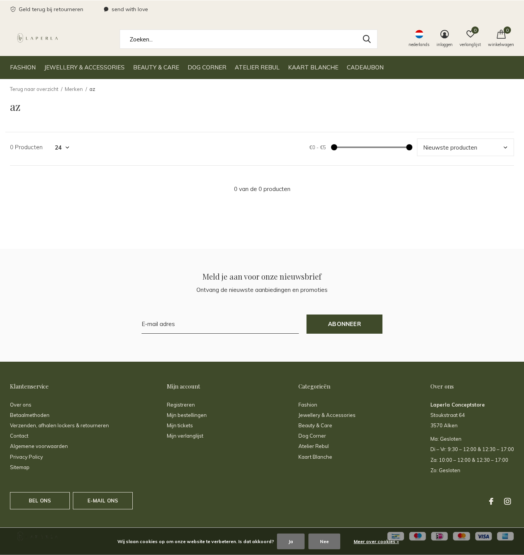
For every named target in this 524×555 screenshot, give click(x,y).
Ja (290, 541)
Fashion (23, 67)
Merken (74, 89)
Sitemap (20, 467)
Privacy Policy (26, 457)
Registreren (181, 405)
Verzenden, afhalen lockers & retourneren (59, 425)
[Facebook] (491, 501)
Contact (19, 436)
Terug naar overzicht (34, 89)
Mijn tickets (180, 425)
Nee (324, 541)
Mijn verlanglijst (185, 436)
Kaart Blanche (313, 67)
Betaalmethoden (29, 415)
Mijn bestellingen (187, 415)
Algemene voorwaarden (39, 446)
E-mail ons (103, 500)
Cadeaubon (365, 67)
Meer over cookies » (376, 541)
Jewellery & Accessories (84, 67)
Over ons (20, 405)
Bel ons (40, 500)
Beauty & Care (156, 67)
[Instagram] (507, 501)
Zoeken (366, 39)
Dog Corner (207, 67)
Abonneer (344, 324)
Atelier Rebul (257, 67)
